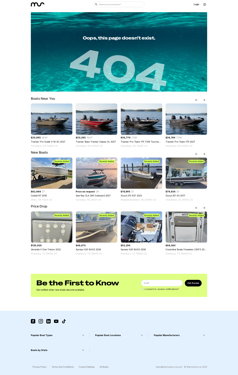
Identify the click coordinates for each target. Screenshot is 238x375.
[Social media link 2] (41, 321)
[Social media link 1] (33, 321)
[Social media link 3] (48, 321)
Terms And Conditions (63, 366)
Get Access (193, 283)
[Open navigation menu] (204, 4)
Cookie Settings (86, 366)
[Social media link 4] (56, 321)
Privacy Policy (40, 366)
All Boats (103, 366)
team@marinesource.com (169, 366)
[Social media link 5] (64, 321)
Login (196, 4)
